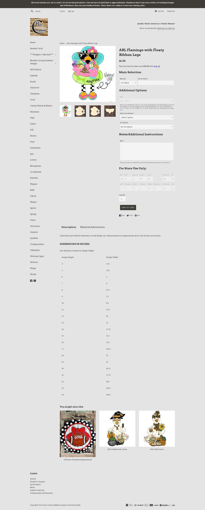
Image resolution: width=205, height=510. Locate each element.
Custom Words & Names (41, 106)
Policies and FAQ (37, 490)
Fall (31, 130)
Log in (62, 11)
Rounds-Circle (36, 48)
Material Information (92, 227)
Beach (33, 82)
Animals (33, 75)
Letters (33, 160)
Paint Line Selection (126, 113)
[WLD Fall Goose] (157, 429)
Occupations (35, 172)
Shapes (33, 202)
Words (33, 274)
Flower (33, 136)
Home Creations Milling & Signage (54, 505)
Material (123, 79)
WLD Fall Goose (157, 449)
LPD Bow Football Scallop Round (78, 460)
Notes (121, 141)
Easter (33, 124)
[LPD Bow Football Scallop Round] (78, 434)
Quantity (122, 195)
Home (33, 42)
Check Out (171, 11)
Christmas (34, 94)
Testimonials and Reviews (41, 493)
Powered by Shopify (73, 505)
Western (34, 262)
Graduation (35, 148)
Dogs (32, 118)
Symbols (34, 238)
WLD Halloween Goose (117, 449)
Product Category (37, 482)
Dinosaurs (34, 112)
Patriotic (34, 178)
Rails (32, 190)
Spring (33, 214)
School (33, 196)
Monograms (35, 166)
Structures (35, 226)
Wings (33, 268)
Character (34, 88)
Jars (32, 154)
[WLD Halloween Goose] (117, 429)
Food (32, 142)
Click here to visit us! (166, 28)
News (32, 487)
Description (69, 227)
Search (33, 479)
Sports (33, 208)
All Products (35, 69)
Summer (34, 232)
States (33, 220)
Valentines (35, 250)
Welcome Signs (37, 256)
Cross (32, 100)
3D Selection (124, 123)
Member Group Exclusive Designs (43, 62)
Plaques (33, 184)
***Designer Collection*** (43, 54)
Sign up (71, 11)
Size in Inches (142, 79)
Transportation (37, 244)
